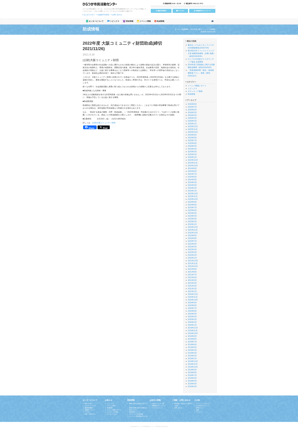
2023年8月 (192, 205)
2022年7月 (192, 241)
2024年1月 (192, 191)
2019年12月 (193, 328)
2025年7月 (192, 140)
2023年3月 (192, 219)
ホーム (177, 29)
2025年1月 (192, 157)
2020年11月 (193, 297)
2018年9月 (192, 370)
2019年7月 (192, 342)
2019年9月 (192, 336)
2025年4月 (192, 149)
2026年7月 (192, 107)
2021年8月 (192, 272)
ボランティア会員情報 (136, 414)
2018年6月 (192, 378)
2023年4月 (192, 216)
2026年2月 (192, 121)
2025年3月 (192, 152)
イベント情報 (145, 21)
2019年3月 (192, 353)
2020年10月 (193, 300)
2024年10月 (193, 166)
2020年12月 (193, 294)
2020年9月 (192, 303)
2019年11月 (193, 331)
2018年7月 (192, 375)
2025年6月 (192, 143)
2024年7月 (192, 174)
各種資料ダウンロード (159, 406)
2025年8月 (192, 138)
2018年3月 (192, 386)
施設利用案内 (89, 408)
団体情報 (129, 21)
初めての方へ (89, 403)
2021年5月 (192, 280)
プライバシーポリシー (203, 403)
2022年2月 (192, 255)
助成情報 (160, 21)
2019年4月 (192, 350)
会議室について (89, 410)
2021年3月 (192, 286)
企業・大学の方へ (90, 414)
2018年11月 (193, 364)
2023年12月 (193, 194)
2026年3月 (192, 118)
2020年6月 (192, 311)
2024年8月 (192, 171)
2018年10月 (193, 367)
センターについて (96, 21)
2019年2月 (192, 356)
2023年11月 (193, 196)
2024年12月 (193, 160)
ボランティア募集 (195, 91)
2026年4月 (192, 115)
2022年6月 (192, 244)
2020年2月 (192, 322)
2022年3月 (192, 252)
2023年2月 (192, 221)
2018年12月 (193, 361)
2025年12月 (193, 126)
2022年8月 (192, 238)
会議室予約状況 (103, 15)
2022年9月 (192, 235)
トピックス (114, 21)
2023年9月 (192, 202)
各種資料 (203, 11)
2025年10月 (193, 132)
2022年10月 (193, 233)
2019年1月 (192, 358)
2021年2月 (192, 289)
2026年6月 (192, 110)
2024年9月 (192, 168)
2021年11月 (193, 263)
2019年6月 (192, 344)
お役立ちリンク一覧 (158, 403)
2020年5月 (192, 314)
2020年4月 (192, 317)
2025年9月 (192, 135)
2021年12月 (193, 261)
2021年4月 (192, 283)
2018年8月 (192, 372)
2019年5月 (192, 347)
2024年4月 (192, 182)
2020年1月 (192, 325)
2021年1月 (192, 291)
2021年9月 (192, 269)
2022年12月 (193, 227)
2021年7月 (192, 275)
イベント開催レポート (197, 86)
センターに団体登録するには (138, 416)
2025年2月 (192, 154)
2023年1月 (192, 224)
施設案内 (162, 11)
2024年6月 (192, 177)
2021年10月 (193, 266)
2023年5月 (192, 213)
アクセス (181, 11)
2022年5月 (192, 247)
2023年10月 (193, 199)
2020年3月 (192, 319)
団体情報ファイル (134, 412)
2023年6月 (192, 210)
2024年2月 (192, 188)
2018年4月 (192, 384)
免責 (197, 410)
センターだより (112, 414)
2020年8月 (192, 305)
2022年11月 (193, 230)
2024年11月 (193, 163)
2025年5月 (192, 146)
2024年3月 (192, 185)
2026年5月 (192, 112)
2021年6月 (192, 277)
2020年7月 (192, 308)
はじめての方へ (89, 15)
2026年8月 (192, 104)
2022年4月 (192, 249)
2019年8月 (192, 339)
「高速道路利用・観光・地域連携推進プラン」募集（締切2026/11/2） (201, 73)
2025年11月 (193, 129)
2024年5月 (192, 180)
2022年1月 (192, 258)
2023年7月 (192, 208)
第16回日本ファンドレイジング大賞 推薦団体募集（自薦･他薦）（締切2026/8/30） (201, 53)
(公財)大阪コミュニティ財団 (103, 123)
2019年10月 (193, 333)
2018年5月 (192, 381)
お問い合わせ (117, 15)
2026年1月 (192, 124)
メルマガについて (157, 408)
